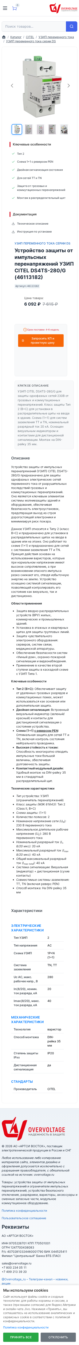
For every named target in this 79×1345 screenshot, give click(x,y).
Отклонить (58, 1337)
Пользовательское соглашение (24, 1218)
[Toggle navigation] (5, 8)
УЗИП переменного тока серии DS (42, 243)
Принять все (21, 1337)
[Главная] (4, 37)
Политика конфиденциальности (24, 1210)
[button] (17, 129)
